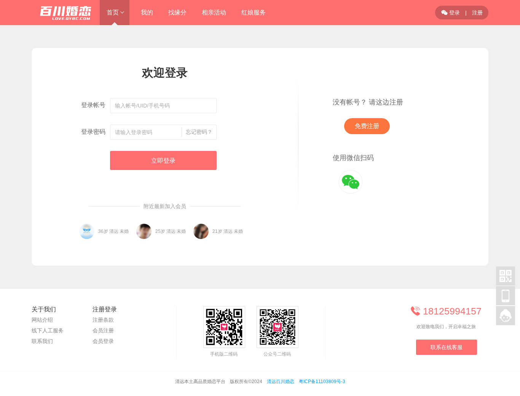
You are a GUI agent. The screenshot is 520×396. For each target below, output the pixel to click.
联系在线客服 (447, 347)
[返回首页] (62, 12)
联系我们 (42, 341)
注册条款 (103, 320)
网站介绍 (42, 320)
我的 (147, 12)
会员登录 (103, 341)
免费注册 (367, 126)
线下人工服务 (48, 330)
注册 (477, 13)
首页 (113, 12)
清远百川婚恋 (280, 381)
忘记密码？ (199, 132)
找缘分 (177, 12)
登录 (450, 13)
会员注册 (103, 330)
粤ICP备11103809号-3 (322, 381)
